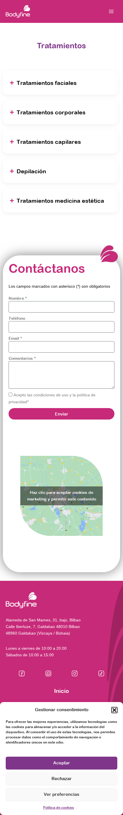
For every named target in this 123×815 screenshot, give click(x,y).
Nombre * (18, 298)
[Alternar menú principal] (111, 11)
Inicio (61, 690)
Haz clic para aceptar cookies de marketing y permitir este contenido (61, 495)
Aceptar (61, 762)
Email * (15, 338)
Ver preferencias (61, 794)
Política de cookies (58, 808)
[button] (114, 710)
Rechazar (61, 778)
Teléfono (17, 318)
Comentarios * (22, 358)
